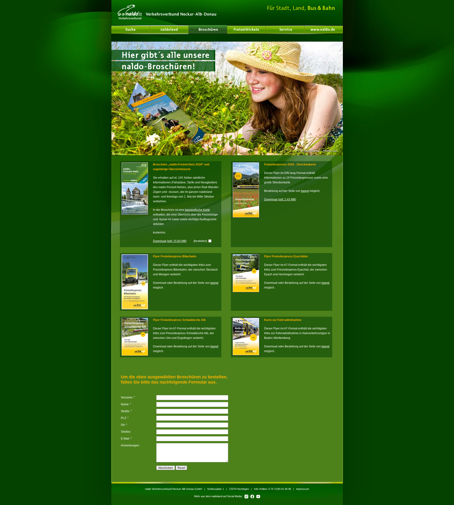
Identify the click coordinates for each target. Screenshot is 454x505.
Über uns (169, 29)
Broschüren (207, 29)
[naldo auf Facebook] (252, 496)
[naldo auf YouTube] (257, 496)
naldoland (130, 29)
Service (285, 29)
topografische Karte (197, 209)
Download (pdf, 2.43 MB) (280, 199)
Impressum (302, 489)
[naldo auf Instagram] (246, 496)
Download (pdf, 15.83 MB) (170, 240)
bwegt (305, 190)
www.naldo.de (324, 29)
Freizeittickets (246, 29)
